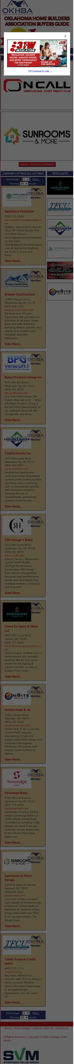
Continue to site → (40, 71)
